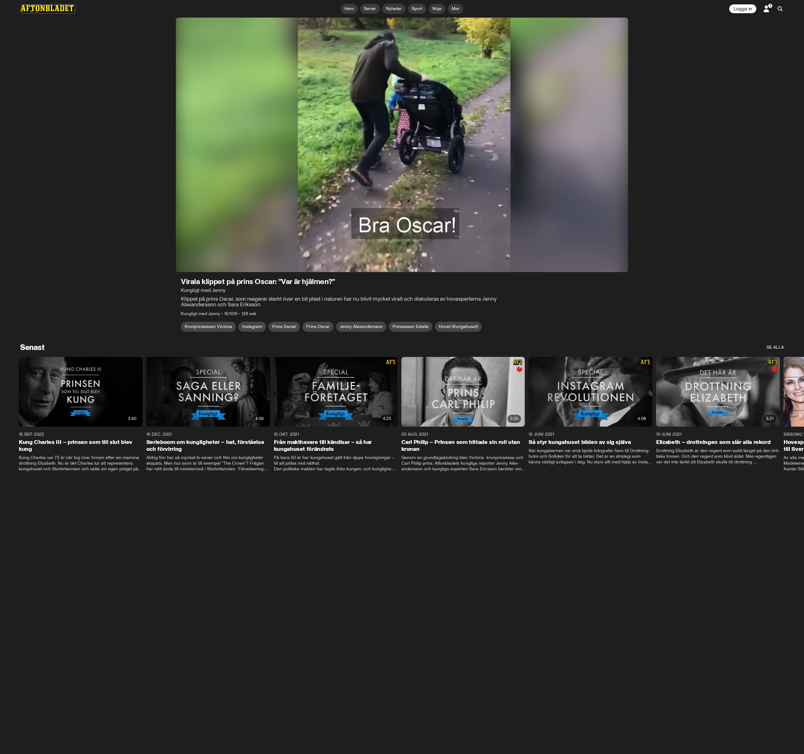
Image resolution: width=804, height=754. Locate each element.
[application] (402, 145)
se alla (775, 347)
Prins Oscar (318, 326)
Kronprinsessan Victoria (208, 326)
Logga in (743, 9)
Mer (455, 8)
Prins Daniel (284, 326)
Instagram (252, 326)
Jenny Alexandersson (361, 326)
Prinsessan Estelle (411, 326)
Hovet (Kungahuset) (458, 326)
